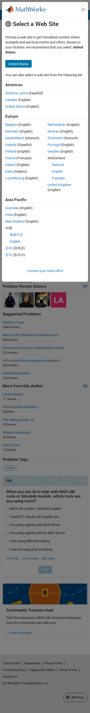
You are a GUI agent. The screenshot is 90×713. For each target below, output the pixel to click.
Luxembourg (14, 178)
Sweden (53, 151)
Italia (9, 171)
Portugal (54, 145)
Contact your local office (45, 271)
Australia (12, 208)
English (57, 171)
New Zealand (15, 221)
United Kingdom (59, 185)
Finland (10, 151)
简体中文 (16, 235)
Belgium (11, 125)
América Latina (16, 93)
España (11, 145)
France (10, 158)
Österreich (55, 138)
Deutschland (14, 138)
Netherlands (57, 125)
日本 (8, 248)
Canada (11, 100)
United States (15, 106)
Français (58, 178)
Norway (53, 131)
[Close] (83, 9)
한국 (8, 255)
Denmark (12, 131)
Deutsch (58, 165)
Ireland (10, 165)
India (9, 215)
